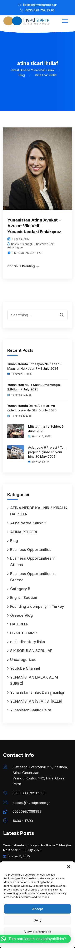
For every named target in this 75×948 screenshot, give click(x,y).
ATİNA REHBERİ (23, 532)
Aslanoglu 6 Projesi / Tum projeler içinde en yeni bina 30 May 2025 (47, 452)
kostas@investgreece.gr (40, 4)
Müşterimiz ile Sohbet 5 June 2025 (46, 428)
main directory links (27, 642)
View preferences (37, 932)
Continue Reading (21, 266)
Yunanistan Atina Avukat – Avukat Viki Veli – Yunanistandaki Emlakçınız (34, 226)
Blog (14, 540)
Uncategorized (23, 659)
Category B (20, 589)
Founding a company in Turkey (37, 606)
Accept (37, 909)
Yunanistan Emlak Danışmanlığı (37, 692)
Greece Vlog (21, 615)
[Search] (64, 312)
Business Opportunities (30, 549)
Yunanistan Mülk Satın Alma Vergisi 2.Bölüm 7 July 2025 (34, 387)
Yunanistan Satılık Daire (30, 710)
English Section (23, 597)
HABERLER (19, 624)
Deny (37, 920)
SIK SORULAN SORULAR (27, 252)
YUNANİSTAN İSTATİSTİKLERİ (36, 701)
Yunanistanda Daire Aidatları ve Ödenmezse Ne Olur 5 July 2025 (31, 408)
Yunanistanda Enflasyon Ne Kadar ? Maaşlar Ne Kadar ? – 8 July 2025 (34, 366)
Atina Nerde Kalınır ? (28, 523)
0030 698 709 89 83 (40, 10)
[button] (69, 867)
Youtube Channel (25, 668)
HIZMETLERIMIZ (24, 633)
